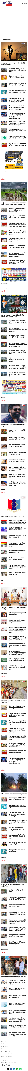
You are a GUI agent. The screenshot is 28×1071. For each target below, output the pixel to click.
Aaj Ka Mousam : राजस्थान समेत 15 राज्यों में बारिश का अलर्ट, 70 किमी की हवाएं (18, 329)
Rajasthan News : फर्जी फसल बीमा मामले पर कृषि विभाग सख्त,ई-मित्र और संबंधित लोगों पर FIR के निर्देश (18, 224)
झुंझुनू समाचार (4, 673)
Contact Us (4, 1043)
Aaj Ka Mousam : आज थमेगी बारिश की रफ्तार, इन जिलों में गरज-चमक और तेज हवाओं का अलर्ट (18, 344)
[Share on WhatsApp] (20, 1069)
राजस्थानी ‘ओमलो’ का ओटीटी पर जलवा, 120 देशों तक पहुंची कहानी (17, 438)
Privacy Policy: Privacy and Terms (9, 1062)
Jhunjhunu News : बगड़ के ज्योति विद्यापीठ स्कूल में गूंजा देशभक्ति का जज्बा (17, 567)
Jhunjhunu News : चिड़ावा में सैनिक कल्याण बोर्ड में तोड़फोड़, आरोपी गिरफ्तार (18, 737)
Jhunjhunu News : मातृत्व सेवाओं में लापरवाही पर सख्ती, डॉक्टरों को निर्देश (17, 982)
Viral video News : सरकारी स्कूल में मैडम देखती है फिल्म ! (16, 558)
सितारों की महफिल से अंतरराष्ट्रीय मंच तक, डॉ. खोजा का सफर (17, 453)
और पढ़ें (3, 179)
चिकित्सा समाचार (4, 949)
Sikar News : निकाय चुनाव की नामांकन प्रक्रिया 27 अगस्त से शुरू (17, 91)
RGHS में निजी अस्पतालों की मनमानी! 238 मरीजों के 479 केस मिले (17, 137)
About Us (3, 1041)
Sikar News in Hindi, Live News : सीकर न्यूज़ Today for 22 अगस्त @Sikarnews (17, 100)
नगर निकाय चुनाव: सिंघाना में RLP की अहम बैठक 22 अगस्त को (17, 751)
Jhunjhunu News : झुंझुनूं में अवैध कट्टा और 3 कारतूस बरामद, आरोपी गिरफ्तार (17, 730)
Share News (4, 1046)
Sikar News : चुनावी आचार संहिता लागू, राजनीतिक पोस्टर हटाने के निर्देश (17, 806)
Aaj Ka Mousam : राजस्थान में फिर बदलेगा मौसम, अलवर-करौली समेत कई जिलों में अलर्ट (17, 254)
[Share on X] (8, 1069)
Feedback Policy (5, 1049)
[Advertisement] (14, 22)
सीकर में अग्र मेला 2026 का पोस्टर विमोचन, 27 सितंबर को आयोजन (17, 798)
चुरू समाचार (3, 857)
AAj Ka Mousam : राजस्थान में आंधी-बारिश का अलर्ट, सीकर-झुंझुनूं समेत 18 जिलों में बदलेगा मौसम (13, 203)
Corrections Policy (6, 1051)
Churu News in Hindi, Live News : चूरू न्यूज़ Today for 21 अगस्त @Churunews (17, 929)
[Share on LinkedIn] (14, 1069)
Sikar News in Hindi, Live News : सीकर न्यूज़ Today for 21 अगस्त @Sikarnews (17, 814)
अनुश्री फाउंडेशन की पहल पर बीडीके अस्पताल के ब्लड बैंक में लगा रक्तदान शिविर (17, 1012)
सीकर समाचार (4, 767)
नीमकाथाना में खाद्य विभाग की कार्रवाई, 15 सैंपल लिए (13, 977)
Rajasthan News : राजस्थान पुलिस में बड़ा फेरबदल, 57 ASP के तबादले (17, 240)
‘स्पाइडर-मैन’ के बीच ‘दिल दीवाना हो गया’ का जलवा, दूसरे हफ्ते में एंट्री (17, 460)
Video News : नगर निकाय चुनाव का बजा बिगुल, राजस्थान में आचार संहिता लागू (17, 232)
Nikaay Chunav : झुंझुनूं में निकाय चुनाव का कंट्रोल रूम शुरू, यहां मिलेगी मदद (17, 722)
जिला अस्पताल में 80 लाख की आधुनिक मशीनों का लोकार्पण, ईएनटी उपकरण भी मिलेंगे (17, 1034)
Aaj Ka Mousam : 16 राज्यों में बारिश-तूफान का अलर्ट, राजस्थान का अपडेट (17, 322)
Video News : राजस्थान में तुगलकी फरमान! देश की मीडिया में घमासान (17, 544)
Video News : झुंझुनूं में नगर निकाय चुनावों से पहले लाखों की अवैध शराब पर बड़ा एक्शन (17, 745)
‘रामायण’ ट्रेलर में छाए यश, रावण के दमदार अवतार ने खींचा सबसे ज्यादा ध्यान (17, 476)
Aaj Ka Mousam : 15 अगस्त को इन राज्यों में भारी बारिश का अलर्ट (17, 336)
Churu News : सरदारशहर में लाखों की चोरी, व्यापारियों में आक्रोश (17, 898)
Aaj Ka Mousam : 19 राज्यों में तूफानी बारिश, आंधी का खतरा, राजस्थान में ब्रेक (12, 316)
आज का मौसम (3, 288)
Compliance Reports (6, 1056)
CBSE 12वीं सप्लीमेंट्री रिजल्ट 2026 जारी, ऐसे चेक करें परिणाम (16, 659)
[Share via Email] (17, 1069)
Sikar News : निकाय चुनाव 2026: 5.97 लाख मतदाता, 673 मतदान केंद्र (17, 829)
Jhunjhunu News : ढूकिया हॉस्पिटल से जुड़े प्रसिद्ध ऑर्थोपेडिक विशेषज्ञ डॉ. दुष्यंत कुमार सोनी (17, 1019)
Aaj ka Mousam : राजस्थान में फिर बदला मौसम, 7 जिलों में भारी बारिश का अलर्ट (17, 374)
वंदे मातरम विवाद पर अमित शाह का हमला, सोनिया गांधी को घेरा (17, 621)
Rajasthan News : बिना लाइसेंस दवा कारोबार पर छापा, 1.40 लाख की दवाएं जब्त (17, 145)
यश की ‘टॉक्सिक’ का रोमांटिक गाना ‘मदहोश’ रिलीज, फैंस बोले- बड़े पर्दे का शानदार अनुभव (17, 483)
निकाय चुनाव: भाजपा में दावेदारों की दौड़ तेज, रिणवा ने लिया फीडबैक (17, 935)
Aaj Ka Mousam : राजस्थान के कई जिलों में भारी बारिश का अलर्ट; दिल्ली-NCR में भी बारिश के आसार (17, 367)
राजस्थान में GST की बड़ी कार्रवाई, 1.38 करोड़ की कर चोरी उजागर (17, 246)
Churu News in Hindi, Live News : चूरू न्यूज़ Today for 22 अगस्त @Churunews (17, 107)
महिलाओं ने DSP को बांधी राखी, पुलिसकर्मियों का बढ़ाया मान (17, 943)
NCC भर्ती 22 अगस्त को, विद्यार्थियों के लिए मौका (12, 516)
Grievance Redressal (6, 1054)
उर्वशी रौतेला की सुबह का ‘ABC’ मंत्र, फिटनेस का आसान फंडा (17, 445)
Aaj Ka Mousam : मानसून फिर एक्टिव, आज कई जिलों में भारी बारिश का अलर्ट (17, 359)
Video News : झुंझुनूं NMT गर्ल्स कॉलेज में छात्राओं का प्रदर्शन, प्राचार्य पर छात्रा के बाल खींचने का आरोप (18, 522)
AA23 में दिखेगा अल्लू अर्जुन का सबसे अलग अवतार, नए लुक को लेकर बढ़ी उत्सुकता (17, 468)
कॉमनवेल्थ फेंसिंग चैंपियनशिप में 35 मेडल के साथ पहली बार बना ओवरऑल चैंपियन (17, 645)
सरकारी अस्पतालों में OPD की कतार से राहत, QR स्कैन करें (17, 996)
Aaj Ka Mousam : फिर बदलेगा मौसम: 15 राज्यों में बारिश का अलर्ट (17, 216)
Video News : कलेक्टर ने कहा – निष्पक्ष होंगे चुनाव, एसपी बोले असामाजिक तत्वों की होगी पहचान (17, 123)
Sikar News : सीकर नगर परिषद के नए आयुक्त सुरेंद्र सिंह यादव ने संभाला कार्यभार (18, 822)
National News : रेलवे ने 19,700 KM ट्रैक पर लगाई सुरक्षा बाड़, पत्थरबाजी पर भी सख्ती (17, 652)
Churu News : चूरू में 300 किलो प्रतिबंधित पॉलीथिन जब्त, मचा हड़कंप (17, 913)
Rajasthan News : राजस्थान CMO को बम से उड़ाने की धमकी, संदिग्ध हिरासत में (17, 262)
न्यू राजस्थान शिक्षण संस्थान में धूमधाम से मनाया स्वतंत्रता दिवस (17, 551)
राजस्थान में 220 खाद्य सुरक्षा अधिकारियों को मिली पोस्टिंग (17, 989)
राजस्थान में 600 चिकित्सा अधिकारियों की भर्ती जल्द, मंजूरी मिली (17, 1004)
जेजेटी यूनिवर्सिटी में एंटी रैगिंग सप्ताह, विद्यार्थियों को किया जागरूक (17, 528)
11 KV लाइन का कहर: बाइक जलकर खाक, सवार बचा (14, 794)
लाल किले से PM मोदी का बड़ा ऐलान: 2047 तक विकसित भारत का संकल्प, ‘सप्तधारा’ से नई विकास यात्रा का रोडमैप (17, 630)
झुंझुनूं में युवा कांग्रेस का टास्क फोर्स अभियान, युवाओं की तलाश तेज (17, 707)
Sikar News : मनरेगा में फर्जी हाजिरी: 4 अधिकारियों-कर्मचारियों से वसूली (17, 836)
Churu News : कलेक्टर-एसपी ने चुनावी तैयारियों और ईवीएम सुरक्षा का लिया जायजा (17, 921)
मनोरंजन (3, 397)
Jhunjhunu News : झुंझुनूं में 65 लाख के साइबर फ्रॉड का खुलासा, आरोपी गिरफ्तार (17, 715)
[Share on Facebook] (11, 1069)
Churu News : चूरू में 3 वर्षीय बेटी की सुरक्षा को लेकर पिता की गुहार (17, 84)
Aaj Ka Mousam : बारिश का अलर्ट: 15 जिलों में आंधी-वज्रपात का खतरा (17, 70)
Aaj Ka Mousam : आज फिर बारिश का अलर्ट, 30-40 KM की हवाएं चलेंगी (17, 352)
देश (2, 580)
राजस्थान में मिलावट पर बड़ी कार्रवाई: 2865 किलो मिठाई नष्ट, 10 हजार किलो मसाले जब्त (17, 210)
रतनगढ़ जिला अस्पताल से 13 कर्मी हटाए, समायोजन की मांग (17, 905)
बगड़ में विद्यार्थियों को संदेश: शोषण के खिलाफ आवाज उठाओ (17, 536)
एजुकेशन (3, 489)
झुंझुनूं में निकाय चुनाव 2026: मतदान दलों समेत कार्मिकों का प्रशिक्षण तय (17, 76)
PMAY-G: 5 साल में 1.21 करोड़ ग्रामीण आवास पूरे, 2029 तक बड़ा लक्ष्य (17, 667)
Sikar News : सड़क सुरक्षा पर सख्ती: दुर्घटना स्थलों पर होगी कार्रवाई (17, 129)
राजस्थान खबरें (4, 175)
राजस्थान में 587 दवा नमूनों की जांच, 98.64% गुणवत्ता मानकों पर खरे (17, 1026)
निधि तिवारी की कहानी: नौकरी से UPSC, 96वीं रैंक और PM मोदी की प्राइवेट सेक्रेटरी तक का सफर (17, 638)
